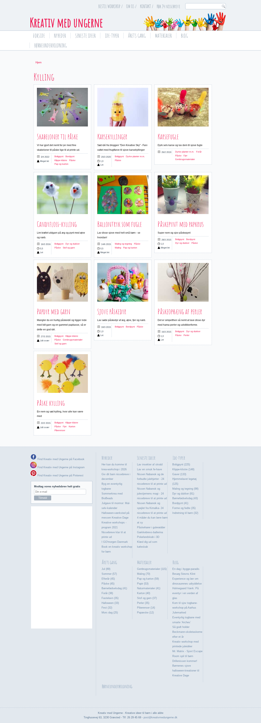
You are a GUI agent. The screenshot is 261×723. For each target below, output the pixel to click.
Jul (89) (106, 568)
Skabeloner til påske (57, 136)
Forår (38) (107, 593)
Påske (72, 160)
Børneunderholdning (50, 45)
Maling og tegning (123, 244)
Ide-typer (112, 35)
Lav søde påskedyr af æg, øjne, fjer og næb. (121, 320)
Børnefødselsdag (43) (185, 498)
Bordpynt (69, 156)
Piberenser (59, 430)
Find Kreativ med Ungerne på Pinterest (60, 475)
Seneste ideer (85, 35)
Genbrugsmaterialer (185, 159)
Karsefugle (168, 136)
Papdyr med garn (53, 311)
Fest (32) (107, 607)
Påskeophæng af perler (180, 311)
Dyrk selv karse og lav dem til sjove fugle (180, 145)
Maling (118, 247)
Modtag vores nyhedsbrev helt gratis (57, 486)
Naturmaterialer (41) (148, 588)
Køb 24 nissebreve (168, 6)
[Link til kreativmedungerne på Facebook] (33, 459)
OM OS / (131, 6)
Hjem (38, 62)
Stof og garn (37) (147, 598)
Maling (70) (143, 573)
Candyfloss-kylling (57, 224)
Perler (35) (143, 602)
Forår (199, 152)
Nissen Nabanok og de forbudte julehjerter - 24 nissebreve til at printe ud (152, 479)
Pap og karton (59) (148, 578)
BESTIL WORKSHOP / (110, 6)
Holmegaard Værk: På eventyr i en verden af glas (185, 593)
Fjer (185, 155)
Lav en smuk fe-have (149, 469)
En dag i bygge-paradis (185, 568)
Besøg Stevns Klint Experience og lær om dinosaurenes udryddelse (187, 578)
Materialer (163, 35)
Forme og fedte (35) (184, 508)
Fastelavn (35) (110, 598)
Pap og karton (61, 164)
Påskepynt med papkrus (181, 224)
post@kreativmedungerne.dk (160, 717)
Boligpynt (58, 156)
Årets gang (137, 35)
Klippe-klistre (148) (183, 469)
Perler (186, 335)
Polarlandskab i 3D (148, 536)
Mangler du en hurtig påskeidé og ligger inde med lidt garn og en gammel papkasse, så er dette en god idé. (62, 325)
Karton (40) (143, 593)
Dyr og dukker (72, 244)
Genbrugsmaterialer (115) (152, 568)
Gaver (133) (179, 474)
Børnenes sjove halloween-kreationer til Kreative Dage (185, 670)
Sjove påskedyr (111, 311)
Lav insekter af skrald (150, 464)
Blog (184, 35)
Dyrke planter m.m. (135, 156)
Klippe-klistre (60, 160)
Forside (39, 35)
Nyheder (60, 35)
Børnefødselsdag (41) (114, 588)
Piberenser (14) (146, 607)
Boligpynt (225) (181, 464)
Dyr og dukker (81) (183, 493)
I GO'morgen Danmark (115, 541)
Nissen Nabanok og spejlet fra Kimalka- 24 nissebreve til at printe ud (152, 508)
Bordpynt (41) (180, 503)
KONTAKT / (146, 6)
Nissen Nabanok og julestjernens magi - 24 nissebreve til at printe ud (152, 493)
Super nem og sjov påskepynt (174, 232)
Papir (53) (142, 583)
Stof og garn (69, 247)
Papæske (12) (145, 612)
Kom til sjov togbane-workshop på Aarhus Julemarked (184, 607)
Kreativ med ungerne (66, 22)
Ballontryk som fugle (119, 224)
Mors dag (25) (110, 612)
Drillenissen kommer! (184, 661)
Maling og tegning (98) (185, 488)
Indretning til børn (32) (185, 512)
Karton (72, 426)
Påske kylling (51, 403)
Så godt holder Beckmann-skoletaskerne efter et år (187, 631)
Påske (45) (108, 583)
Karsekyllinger (112, 136)
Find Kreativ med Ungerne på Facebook (60, 459)
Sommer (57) (109, 573)
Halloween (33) (110, 602)
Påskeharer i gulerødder (151, 527)
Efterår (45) (108, 578)
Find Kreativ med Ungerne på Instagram (61, 467)
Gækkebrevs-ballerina (150, 532)
